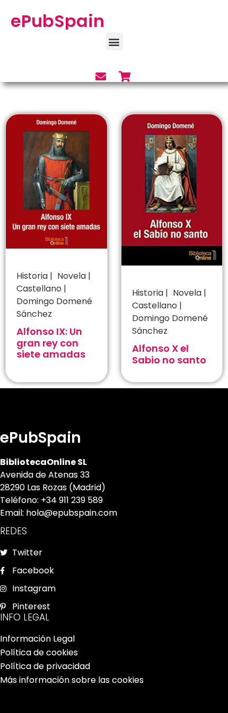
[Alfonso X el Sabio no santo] (172, 189)
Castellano (39, 288)
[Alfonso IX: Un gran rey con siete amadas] (56, 180)
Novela (71, 276)
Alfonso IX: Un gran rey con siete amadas (50, 343)
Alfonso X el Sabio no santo (169, 354)
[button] (114, 41)
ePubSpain (57, 21)
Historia (32, 276)
